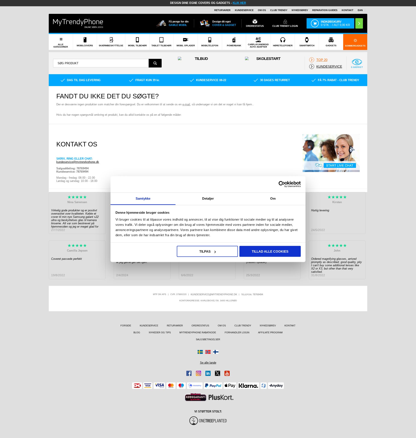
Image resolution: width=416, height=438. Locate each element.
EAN (360, 10)
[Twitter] (217, 373)
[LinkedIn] (208, 373)
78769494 (258, 294)
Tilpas (205, 251)
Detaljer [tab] (208, 198)
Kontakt (347, 10)
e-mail (186, 104)
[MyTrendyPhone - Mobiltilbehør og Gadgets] (78, 23)
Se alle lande (208, 362)
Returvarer (222, 10)
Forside (125, 325)
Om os (262, 10)
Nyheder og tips (160, 332)
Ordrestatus (200, 325)
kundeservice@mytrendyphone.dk (77, 162)
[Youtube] (227, 373)
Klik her (239, 3)
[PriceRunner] (195, 397)
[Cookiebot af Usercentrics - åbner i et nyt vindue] (282, 184)
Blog (136, 332)
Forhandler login (237, 332)
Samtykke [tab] (143, 198)
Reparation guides (324, 10)
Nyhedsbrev (300, 10)
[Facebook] (189, 373)
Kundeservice (244, 10)
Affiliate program (270, 332)
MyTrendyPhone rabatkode (197, 332)
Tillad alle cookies (270, 251)
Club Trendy (278, 10)
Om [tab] (273, 198)
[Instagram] (198, 373)
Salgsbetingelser (208, 339)
